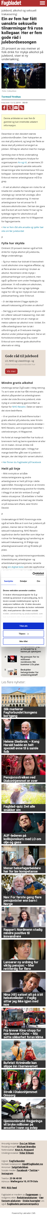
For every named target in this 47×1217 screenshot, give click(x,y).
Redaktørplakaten (27, 1197)
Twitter (33, 1170)
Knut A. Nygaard (24, 1149)
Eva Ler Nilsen (27, 1143)
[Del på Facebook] (4, 107)
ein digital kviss (16, 566)
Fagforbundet (17, 1160)
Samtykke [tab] (8, 581)
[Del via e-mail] (15, 107)
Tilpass (22, 634)
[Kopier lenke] (21, 107)
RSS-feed (12, 1187)
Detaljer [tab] (23, 581)
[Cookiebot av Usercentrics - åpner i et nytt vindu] (33, 574)
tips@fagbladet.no (32, 1163)
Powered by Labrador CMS (23, 1213)
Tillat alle (23, 626)
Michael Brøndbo (26, 1146)
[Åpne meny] (42, 3)
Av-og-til (22, 162)
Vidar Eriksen (26, 1152)
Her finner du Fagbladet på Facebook (22, 462)
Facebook (22, 1170)
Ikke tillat (23, 641)
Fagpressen (32, 1194)
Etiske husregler (31, 1200)
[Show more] (11, 371)
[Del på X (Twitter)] (10, 107)
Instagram (7, 1173)
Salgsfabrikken (20, 1167)
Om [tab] (38, 581)
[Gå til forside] (11, 3)
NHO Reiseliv (19, 406)
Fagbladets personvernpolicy (23, 1203)
